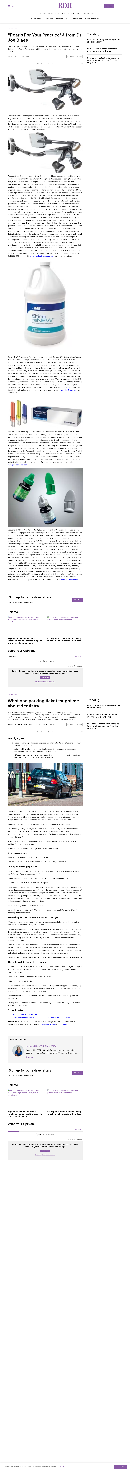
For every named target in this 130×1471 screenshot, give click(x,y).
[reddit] (48, 63)
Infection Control (63, 19)
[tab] (13, 656)
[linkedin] (42, 63)
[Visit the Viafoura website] (78, 666)
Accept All (121, 1467)
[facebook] (38, 63)
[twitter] (45, 63)
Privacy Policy (62, 1466)
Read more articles (48, 1024)
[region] (45, 661)
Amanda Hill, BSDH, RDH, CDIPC (20, 724)
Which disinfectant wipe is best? (25, 1014)
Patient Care (36, 19)
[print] (82, 63)
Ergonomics (48, 19)
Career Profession (92, 19)
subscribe (63, 1024)
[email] (52, 63)
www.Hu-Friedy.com (69, 390)
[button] (9, 6)
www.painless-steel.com (18, 465)
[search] (12, 6)
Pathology (77, 19)
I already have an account (45, 682)
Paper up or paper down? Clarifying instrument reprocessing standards (41, 1017)
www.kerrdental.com (69, 580)
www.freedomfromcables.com (42, 256)
